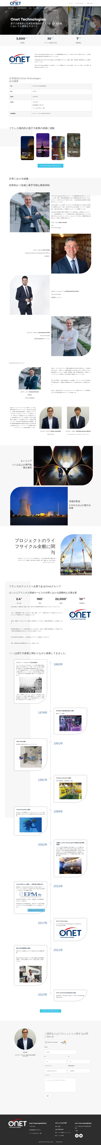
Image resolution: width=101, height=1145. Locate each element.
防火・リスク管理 (59, 1135)
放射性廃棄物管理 (59, 1129)
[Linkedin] (77, 1136)
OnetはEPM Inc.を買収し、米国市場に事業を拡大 (29, 884)
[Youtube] (81, 1136)
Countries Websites (79, 3)
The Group (70, 3)
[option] (27, 148)
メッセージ (47, 1075)
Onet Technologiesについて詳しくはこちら (50, 165)
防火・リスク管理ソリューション (63, 1132)
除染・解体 (57, 1126)
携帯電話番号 (71, 1065)
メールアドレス (48, 1065)
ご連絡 (76, 1130)
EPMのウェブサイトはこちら (36, 910)
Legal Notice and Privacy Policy (46, 1141)
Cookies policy (59, 1141)
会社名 (46, 1047)
